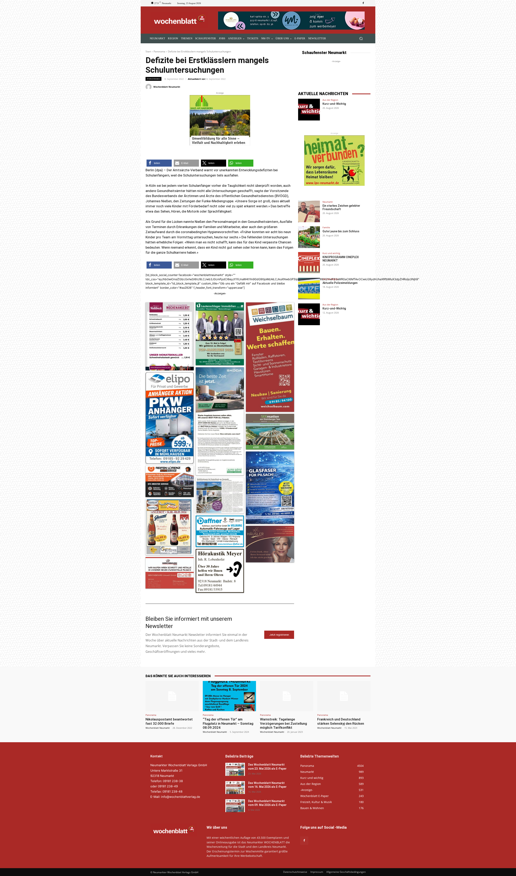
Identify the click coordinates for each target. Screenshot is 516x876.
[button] (361, 38)
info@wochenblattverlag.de (180, 797)
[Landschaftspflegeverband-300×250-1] (334, 160)
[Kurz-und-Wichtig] (309, 109)
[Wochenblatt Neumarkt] (149, 87)
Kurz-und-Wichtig (334, 103)
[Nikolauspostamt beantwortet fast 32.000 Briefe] (172, 696)
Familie (326, 227)
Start (148, 51)
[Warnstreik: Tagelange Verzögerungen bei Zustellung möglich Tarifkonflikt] (286, 696)
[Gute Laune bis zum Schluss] (309, 237)
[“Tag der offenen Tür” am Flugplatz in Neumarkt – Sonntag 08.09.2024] (229, 696)
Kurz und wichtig (331, 253)
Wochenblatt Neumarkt (166, 86)
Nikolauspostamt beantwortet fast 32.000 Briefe (169, 721)
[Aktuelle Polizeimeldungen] (309, 289)
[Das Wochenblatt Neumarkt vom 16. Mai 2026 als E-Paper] (235, 787)
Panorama (159, 51)
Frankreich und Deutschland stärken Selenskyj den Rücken (340, 721)
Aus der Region (330, 100)
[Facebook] (363, 3)
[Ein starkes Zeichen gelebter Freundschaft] (309, 211)
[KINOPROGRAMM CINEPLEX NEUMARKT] (309, 263)
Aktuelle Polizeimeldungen (340, 282)
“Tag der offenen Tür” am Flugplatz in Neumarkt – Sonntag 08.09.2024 (228, 723)
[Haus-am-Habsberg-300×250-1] (220, 120)
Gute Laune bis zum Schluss (340, 231)
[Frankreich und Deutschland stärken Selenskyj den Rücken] (343, 696)
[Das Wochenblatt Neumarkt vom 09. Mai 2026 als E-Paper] (235, 805)
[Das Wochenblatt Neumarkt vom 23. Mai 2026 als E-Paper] (235, 769)
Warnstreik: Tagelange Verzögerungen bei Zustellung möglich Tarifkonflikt (283, 723)
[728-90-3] (292, 20)
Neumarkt (327, 202)
